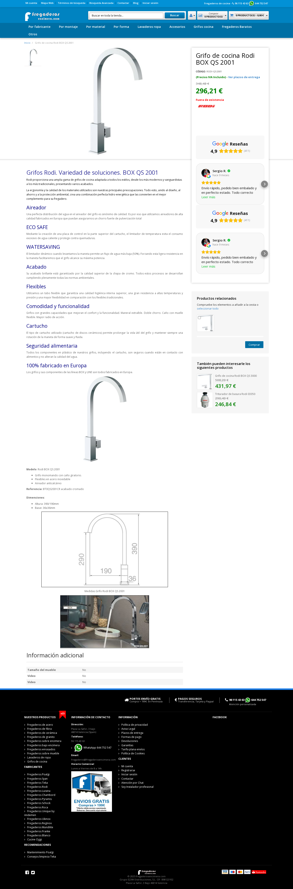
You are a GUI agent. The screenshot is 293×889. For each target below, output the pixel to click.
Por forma (121, 27)
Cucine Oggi (34, 839)
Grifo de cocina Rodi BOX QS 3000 (236, 376)
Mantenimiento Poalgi (40, 852)
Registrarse (128, 770)
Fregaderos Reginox (39, 823)
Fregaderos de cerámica (42, 733)
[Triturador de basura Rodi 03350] (205, 400)
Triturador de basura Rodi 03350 (235, 394)
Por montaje (68, 27)
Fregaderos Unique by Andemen (39, 813)
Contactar (123, 2)
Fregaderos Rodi (37, 787)
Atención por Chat (132, 783)
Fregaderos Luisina (38, 791)
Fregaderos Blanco (38, 835)
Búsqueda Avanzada (101, 2)
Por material (95, 27)
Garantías (127, 745)
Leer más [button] (208, 197)
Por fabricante (39, 27)
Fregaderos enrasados (41, 749)
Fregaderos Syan (37, 778)
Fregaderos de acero (40, 725)
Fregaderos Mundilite (40, 827)
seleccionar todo (208, 308)
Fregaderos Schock (38, 803)
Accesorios (177, 27)
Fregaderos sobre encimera (44, 741)
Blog (136, 2)
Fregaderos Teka (37, 783)
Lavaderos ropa (149, 27)
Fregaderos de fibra (39, 729)
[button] (195, 184)
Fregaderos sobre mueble (43, 753)
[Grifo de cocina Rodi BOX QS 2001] (32, 57)
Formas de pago (131, 737)
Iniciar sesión (150, 2)
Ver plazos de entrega (244, 77)
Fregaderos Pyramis (39, 799)
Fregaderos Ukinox (38, 819)
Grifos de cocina (37, 761)
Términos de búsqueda (71, 2)
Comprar (254, 345)
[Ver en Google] (205, 173)
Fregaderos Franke (38, 831)
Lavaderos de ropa (39, 757)
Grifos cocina (203, 27)
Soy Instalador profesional (137, 787)
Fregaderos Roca (37, 807)
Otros (33, 34)
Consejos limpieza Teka (41, 856)
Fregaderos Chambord (41, 795)
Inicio (27, 42)
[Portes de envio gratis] (91, 791)
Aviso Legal (128, 729)
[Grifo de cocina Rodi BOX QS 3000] (205, 323)
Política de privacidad (134, 725)
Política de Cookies (133, 753)
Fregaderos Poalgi (38, 774)
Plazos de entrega (132, 733)
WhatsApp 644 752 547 (97, 748)
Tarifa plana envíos (133, 749)
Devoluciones (129, 741)
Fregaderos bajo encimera (43, 745)
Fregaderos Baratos (237, 27)
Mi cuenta (31, 2)
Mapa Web (47, 2)
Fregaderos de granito (41, 737)
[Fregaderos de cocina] (42, 15)
